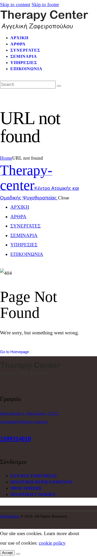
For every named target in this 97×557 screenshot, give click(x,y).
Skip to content (15, 4)
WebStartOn (9, 516)
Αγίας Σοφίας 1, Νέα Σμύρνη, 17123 (29, 413)
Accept (7, 553)
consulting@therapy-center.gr (24, 421)
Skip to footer (45, 4)
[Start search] (59, 86)
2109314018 (15, 438)
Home (6, 158)
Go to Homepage (14, 352)
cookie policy (52, 543)
